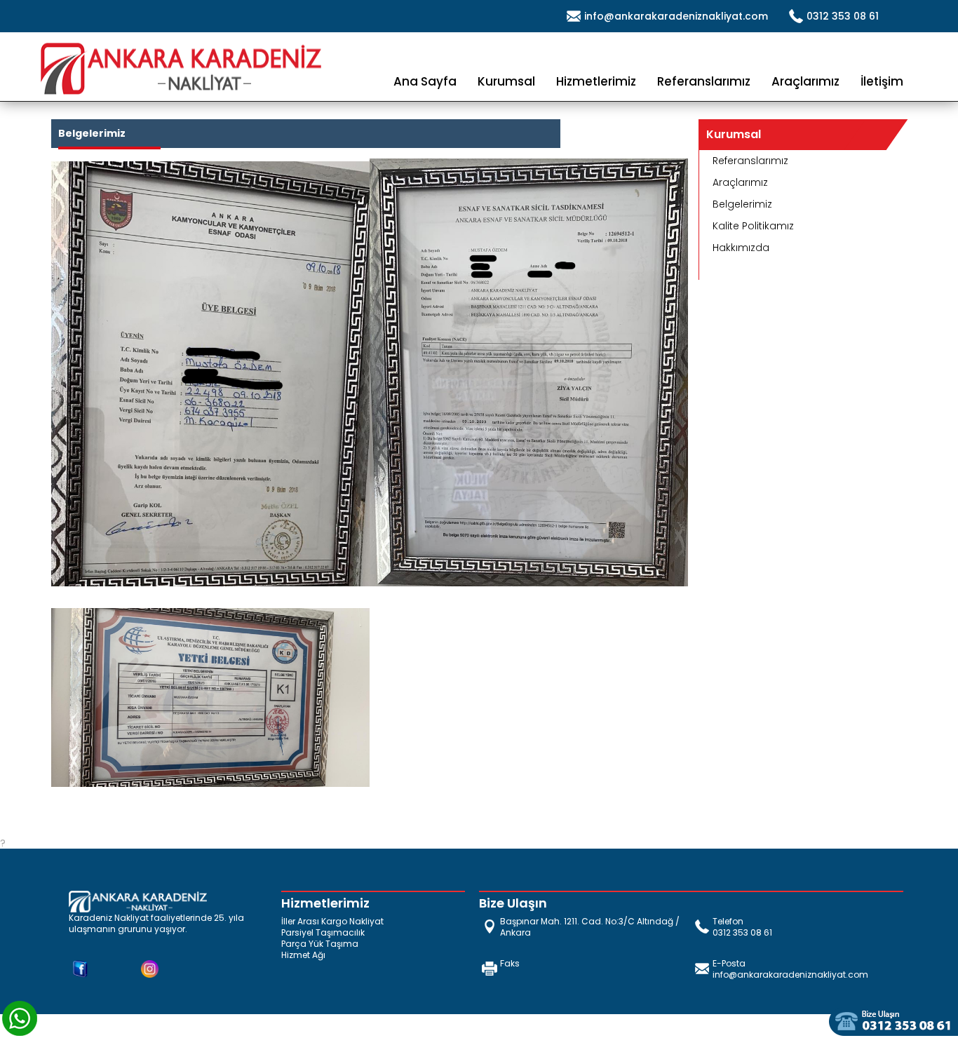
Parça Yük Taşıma (319, 944)
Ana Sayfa (425, 81)
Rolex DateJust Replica (55, 1020)
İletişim (882, 81)
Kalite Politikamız (753, 226)
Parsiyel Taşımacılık (323, 932)
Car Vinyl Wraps (318, 1031)
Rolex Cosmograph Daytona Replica (317, 1020)
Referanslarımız (703, 81)
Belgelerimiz (742, 204)
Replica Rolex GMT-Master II (585, 1020)
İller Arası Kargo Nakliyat (332, 921)
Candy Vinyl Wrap (807, 1020)
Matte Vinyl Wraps (44, 1031)
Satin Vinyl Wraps (133, 1031)
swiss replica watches (708, 1020)
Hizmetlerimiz (596, 81)
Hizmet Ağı (303, 955)
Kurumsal (506, 81)
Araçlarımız (805, 81)
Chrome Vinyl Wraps (227, 1031)
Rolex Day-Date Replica (170, 1020)
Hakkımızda (741, 248)
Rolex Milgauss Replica (461, 1020)
